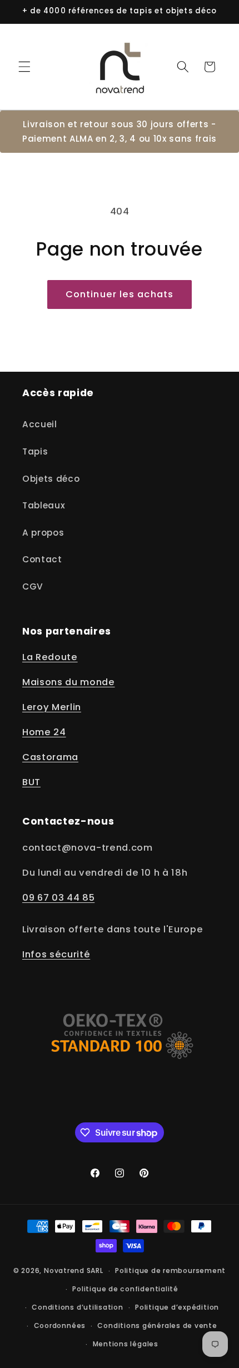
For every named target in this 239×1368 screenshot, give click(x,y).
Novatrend (65, 1270)
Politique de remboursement (170, 1270)
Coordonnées (60, 1325)
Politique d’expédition (177, 1307)
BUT (31, 782)
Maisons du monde (68, 682)
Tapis (35, 451)
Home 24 (44, 732)
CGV (32, 586)
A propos (43, 532)
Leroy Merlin (51, 707)
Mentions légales (125, 1344)
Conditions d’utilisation (77, 1307)
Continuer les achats (119, 294)
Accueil (39, 424)
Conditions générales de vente (157, 1325)
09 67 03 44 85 (58, 897)
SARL (95, 1270)
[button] (24, 66)
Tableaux (43, 505)
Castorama (50, 757)
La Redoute (50, 657)
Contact (42, 559)
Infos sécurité (56, 954)
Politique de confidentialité (125, 1289)
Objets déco (50, 479)
